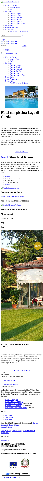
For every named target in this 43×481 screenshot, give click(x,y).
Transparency (5, 440)
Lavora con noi (29, 431)
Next (4, 157)
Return (7, 184)
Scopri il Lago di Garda (21, 370)
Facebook (8, 415)
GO (23, 35)
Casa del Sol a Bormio (13, 406)
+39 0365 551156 (8, 380)
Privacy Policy (6, 431)
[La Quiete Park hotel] (9, 2)
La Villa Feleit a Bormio (13, 404)
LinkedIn (8, 419)
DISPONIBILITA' (21, 152)
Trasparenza (5, 433)
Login (3, 39)
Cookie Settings (6, 427)
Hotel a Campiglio (11, 400)
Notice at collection (12, 477)
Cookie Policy (17, 431)
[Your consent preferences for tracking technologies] (2, 252)
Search (24, 46)
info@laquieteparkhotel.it (10, 384)
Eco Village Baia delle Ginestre (16, 408)
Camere (8, 176)
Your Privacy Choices (18, 473)
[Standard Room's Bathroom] (11, 205)
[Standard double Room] (10, 188)
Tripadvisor (9, 417)
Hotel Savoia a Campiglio (14, 402)
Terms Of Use (14, 425)
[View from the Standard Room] (12, 197)
